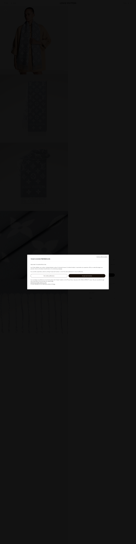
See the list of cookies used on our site (38, 282)
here (54, 284)
